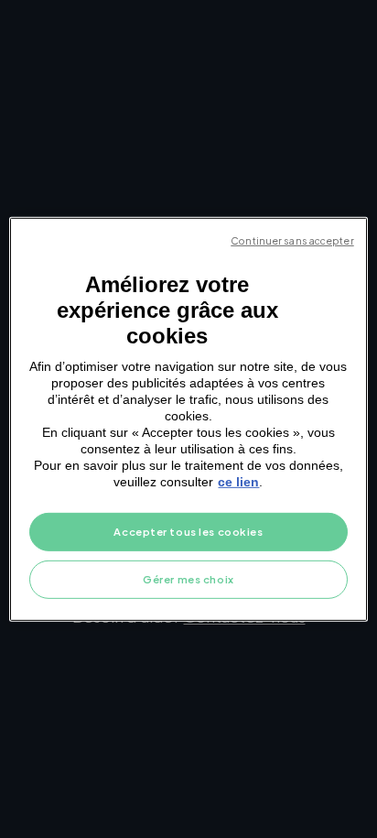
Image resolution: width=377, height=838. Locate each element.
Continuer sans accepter (292, 239)
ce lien (238, 481)
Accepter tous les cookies (188, 532)
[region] (188, 418)
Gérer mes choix (188, 579)
